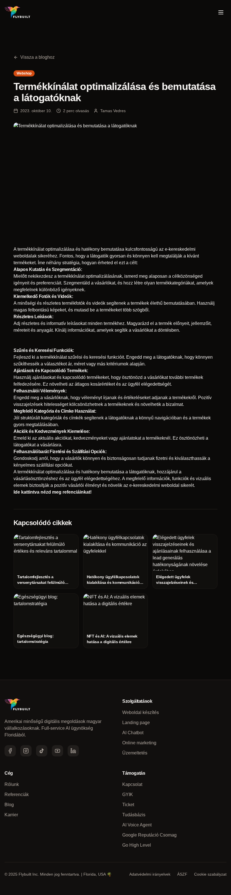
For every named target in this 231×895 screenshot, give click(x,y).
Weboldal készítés (140, 712)
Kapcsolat (132, 784)
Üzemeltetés (134, 753)
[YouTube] (57, 750)
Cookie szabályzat (210, 874)
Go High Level (136, 845)
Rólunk (12, 784)
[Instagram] (26, 750)
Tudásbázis (133, 814)
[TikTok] (41, 750)
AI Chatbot (132, 732)
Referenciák (17, 794)
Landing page (136, 722)
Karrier (11, 814)
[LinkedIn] (73, 750)
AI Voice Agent (137, 824)
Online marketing (139, 742)
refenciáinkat (76, 492)
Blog (9, 804)
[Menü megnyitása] (220, 12)
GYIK (127, 794)
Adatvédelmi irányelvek (149, 874)
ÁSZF (182, 874)
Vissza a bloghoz (37, 57)
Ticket (128, 804)
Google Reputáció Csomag (149, 835)
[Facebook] (10, 750)
